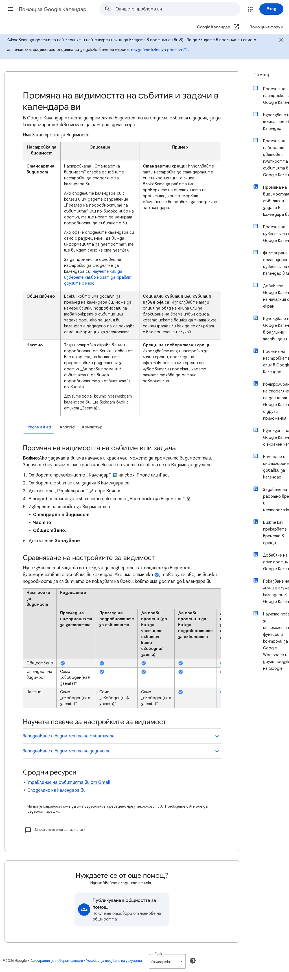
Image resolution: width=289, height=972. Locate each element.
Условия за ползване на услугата (114, 960)
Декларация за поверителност (56, 960)
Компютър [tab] (92, 427)
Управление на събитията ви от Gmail (68, 782)
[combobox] (177, 9)
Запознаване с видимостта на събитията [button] (69, 736)
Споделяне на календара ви (56, 790)
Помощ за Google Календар (52, 9)
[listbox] (167, 961)
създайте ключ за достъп (156, 49)
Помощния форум (266, 27)
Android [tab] (67, 427)
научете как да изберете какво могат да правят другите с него (97, 277)
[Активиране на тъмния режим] (193, 960)
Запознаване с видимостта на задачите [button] (67, 751)
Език (158, 954)
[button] (10, 9)
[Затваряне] (281, 41)
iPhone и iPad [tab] (39, 427)
